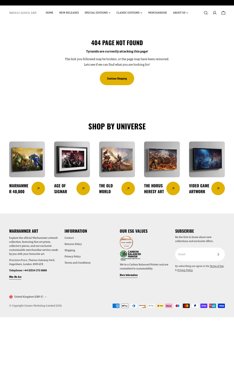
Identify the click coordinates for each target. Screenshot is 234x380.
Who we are (15, 277)
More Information (129, 275)
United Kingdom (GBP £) (28, 296)
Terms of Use (217, 266)
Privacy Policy (73, 256)
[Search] (206, 12)
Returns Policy (73, 244)
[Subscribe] (218, 254)
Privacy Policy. (185, 270)
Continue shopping (117, 78)
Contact (69, 237)
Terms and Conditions (78, 262)
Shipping (70, 250)
